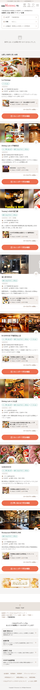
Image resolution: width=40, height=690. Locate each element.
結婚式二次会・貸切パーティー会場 (11, 615)
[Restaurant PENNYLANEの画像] (20, 520)
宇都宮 (29, 615)
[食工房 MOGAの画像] (20, 264)
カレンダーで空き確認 (21, 116)
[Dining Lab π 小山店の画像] (20, 388)
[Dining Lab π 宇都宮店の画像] (20, 133)
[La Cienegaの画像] (20, 67)
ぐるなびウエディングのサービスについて (14, 681)
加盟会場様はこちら (21, 677)
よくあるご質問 (32, 681)
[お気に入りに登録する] (36, 77)
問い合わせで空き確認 (21, 503)
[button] (20, 632)
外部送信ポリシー (10, 677)
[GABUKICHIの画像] (20, 454)
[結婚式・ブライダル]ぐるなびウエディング (13, 613)
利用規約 (12, 673)
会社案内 (6, 673)
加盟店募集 (32, 677)
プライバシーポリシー (30, 673)
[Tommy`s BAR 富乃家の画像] (20, 198)
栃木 (24, 615)
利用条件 (19, 673)
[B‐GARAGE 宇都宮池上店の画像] (20, 323)
